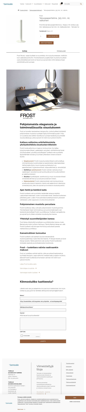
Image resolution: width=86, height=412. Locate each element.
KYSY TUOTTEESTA (46, 43)
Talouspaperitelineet (35, 10)
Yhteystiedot (69, 372)
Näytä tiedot (20, 409)
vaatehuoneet (36, 170)
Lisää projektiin (53, 36)
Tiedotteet (69, 376)
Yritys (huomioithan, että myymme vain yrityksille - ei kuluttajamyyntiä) (41, 301)
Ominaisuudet (61, 51)
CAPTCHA (22, 331)
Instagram (69, 366)
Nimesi (22, 295)
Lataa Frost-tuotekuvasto (28, 264)
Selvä (75, 397)
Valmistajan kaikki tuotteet (29, 272)
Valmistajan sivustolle (27, 268)
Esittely (24, 51)
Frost (41, 16)
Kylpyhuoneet (29, 161)
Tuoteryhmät (24, 10)
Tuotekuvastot (70, 363)
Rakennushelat (29, 181)
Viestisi (22, 313)
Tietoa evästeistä (71, 382)
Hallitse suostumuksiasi (75, 401)
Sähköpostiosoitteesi (27, 307)
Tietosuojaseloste (71, 379)
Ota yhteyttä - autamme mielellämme (43, 392)
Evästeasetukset (70, 385)
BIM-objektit (69, 369)
